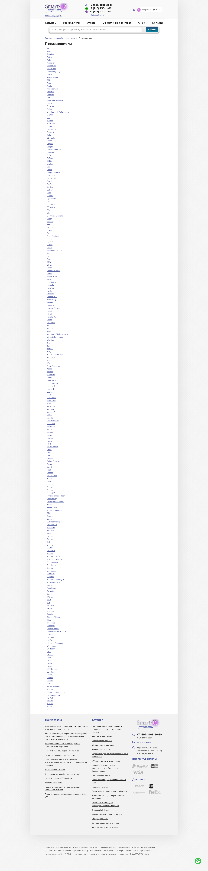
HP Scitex (51, 322)
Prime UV (51, 493)
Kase (49, 360)
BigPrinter (51, 115)
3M (48, 48)
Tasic (49, 600)
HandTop (50, 288)
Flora (49, 233)
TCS (48, 602)
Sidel (49, 533)
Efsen (49, 210)
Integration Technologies (57, 334)
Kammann (51, 357)
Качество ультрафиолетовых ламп (60, 755)
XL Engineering (53, 695)
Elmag (49, 219)
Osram (49, 464)
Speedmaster (52, 562)
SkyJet (49, 548)
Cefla (49, 135)
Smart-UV (51, 551)
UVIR (49, 660)
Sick (48, 542)
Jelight (50, 351)
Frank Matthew (53, 236)
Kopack (50, 369)
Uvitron (50, 666)
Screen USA (52, 525)
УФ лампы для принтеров (103, 745)
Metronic (50, 409)
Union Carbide (53, 628)
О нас (141, 22)
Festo (49, 230)
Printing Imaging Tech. (56, 496)
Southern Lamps (53, 556)
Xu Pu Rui (51, 698)
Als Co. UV (51, 68)
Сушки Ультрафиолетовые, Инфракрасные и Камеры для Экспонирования (105, 768)
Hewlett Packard (54, 308)
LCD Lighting (52, 383)
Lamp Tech (51, 380)
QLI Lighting (52, 499)
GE (48, 256)
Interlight (50, 340)
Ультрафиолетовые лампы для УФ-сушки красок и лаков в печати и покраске (66, 727)
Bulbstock (51, 123)
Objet (49, 449)
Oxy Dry (50, 467)
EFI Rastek (51, 204)
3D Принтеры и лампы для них (105, 823)
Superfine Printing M (55, 579)
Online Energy (53, 461)
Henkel (50, 302)
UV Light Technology (55, 643)
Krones (50, 372)
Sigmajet (50, 536)
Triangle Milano (53, 617)
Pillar (49, 481)
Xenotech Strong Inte (56, 692)
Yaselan (50, 701)
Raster (49, 504)
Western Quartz (53, 686)
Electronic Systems (55, 216)
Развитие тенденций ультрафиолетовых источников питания (62, 788)
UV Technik (51, 649)
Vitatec (50, 678)
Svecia (49, 585)
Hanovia (50, 294)
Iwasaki (50, 348)
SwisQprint (51, 588)
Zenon (49, 706)
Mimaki (50, 418)
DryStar (50, 187)
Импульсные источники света (105, 827)
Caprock (50, 132)
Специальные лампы (101, 775)
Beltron (50, 109)
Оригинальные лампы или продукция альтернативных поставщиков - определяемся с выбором (66, 762)
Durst (49, 193)
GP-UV (49, 265)
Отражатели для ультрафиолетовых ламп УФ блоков (110, 755)
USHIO (49, 634)
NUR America (52, 447)
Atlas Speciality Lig (55, 100)
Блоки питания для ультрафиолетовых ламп (109, 781)
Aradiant (50, 94)
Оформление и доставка (117, 22)
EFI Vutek (51, 207)
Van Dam (50, 672)
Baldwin (50, 103)
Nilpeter (50, 432)
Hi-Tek (49, 314)
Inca (48, 325)
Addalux (50, 54)
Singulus (50, 539)
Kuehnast (51, 374)
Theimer (50, 611)
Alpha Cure (51, 66)
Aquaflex (50, 92)
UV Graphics (52, 640)
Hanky (49, 291)
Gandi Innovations (54, 250)
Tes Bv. (50, 608)
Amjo (49, 83)
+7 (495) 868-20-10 (101, 5)
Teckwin (50, 605)
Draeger (50, 181)
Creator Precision (54, 149)
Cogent (50, 144)
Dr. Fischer (51, 178)
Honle (49, 320)
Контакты (157, 22)
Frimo (49, 239)
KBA (49, 363)
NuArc (49, 441)
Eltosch (50, 221)
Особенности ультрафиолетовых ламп (62, 774)
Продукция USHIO (100, 818)
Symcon (50, 594)
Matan (49, 403)
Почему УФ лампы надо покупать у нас (62, 751)
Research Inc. (52, 507)
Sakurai (50, 516)
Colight (50, 146)
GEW (49, 262)
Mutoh (49, 429)
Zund (49, 709)
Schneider (51, 527)
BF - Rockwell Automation (58, 112)
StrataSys (51, 574)
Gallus (49, 247)
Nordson (50, 438)
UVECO (50, 654)
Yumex (50, 704)
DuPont (50, 190)
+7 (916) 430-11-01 (100, 8)
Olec (49, 455)
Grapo (49, 273)
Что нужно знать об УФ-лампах (58, 778)
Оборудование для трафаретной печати (109, 791)
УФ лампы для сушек (101, 749)
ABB (49, 51)
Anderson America (54, 89)
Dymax (50, 195)
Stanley (50, 568)
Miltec (49, 415)
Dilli (48, 167)
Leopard (50, 389)
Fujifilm (50, 242)
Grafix (49, 268)
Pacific (49, 470)
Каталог (49, 22)
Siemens (50, 530)
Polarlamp (51, 484)
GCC (49, 253)
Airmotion (51, 63)
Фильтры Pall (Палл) (100, 810)
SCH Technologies (54, 522)
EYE (48, 224)
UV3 (49, 652)
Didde (49, 161)
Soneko (50, 553)
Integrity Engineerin (55, 337)
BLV (48, 118)
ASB (48, 97)
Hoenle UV (51, 317)
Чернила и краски (100, 787)
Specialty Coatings (54, 559)
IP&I (48, 343)
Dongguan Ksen (53, 172)
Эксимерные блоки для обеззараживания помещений (105, 804)
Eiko (48, 213)
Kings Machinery (54, 366)
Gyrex (49, 279)
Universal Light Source (56, 631)
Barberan (50, 106)
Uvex (49, 657)
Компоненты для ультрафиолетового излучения (108, 797)
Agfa (49, 60)
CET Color (51, 138)
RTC (48, 513)
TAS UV (50, 597)
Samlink (50, 519)
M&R (49, 395)
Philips (49, 478)
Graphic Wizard (53, 271)
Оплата (91, 22)
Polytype (50, 487)
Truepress (51, 623)
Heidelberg (51, 299)
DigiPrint (50, 164)
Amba (49, 74)
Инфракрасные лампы (102, 736)
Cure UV (50, 152)
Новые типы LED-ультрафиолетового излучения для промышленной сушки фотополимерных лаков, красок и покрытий (66, 736)
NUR (49, 444)
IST (48, 346)
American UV (52, 77)
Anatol (49, 86)
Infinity (50, 328)
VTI (48, 683)
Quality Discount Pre (55, 501)
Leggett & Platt (53, 386)
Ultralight (51, 626)
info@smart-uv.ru (97, 15)
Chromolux (51, 141)
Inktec (49, 331)
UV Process (51, 646)
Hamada (50, 285)
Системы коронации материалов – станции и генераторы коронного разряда (107, 729)
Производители (71, 22)
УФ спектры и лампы (54, 782)
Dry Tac (50, 184)
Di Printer (51, 158)
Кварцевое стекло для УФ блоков (107, 814)
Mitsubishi (51, 426)
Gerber (50, 259)
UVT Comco (52, 669)
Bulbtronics (51, 126)
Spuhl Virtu (51, 565)
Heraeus (50, 305)
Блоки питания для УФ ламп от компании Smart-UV (66, 795)
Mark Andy (51, 400)
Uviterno (50, 663)
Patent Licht (52, 475)
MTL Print (51, 424)
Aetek (49, 57)
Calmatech (51, 129)
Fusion (49, 245)
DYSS (49, 201)
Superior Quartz (53, 582)
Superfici (50, 576)
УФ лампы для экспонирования (106, 761)
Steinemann (52, 571)
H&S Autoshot (53, 282)
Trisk (49, 620)
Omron (50, 458)
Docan (49, 169)
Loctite (50, 392)
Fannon (50, 227)
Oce (48, 452)
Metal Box (51, 406)
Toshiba (50, 614)
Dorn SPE (51, 175)
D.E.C (49, 155)
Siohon (50, 545)
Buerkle (50, 120)
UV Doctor (51, 637)
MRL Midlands (53, 421)
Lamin (49, 377)
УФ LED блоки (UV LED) (102, 741)
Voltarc (50, 680)
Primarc (50, 490)
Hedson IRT (52, 297)
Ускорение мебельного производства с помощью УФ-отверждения (62, 745)
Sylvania (50, 591)
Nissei (49, 435)
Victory (50, 675)
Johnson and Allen (55, 354)
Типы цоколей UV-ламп (55, 769)
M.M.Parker (51, 398)
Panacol (50, 473)
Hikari (49, 311)
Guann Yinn (52, 276)
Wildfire (50, 689)
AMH (49, 80)
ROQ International (54, 510)
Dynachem (51, 198)
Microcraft (51, 412)
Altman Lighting (53, 71)
